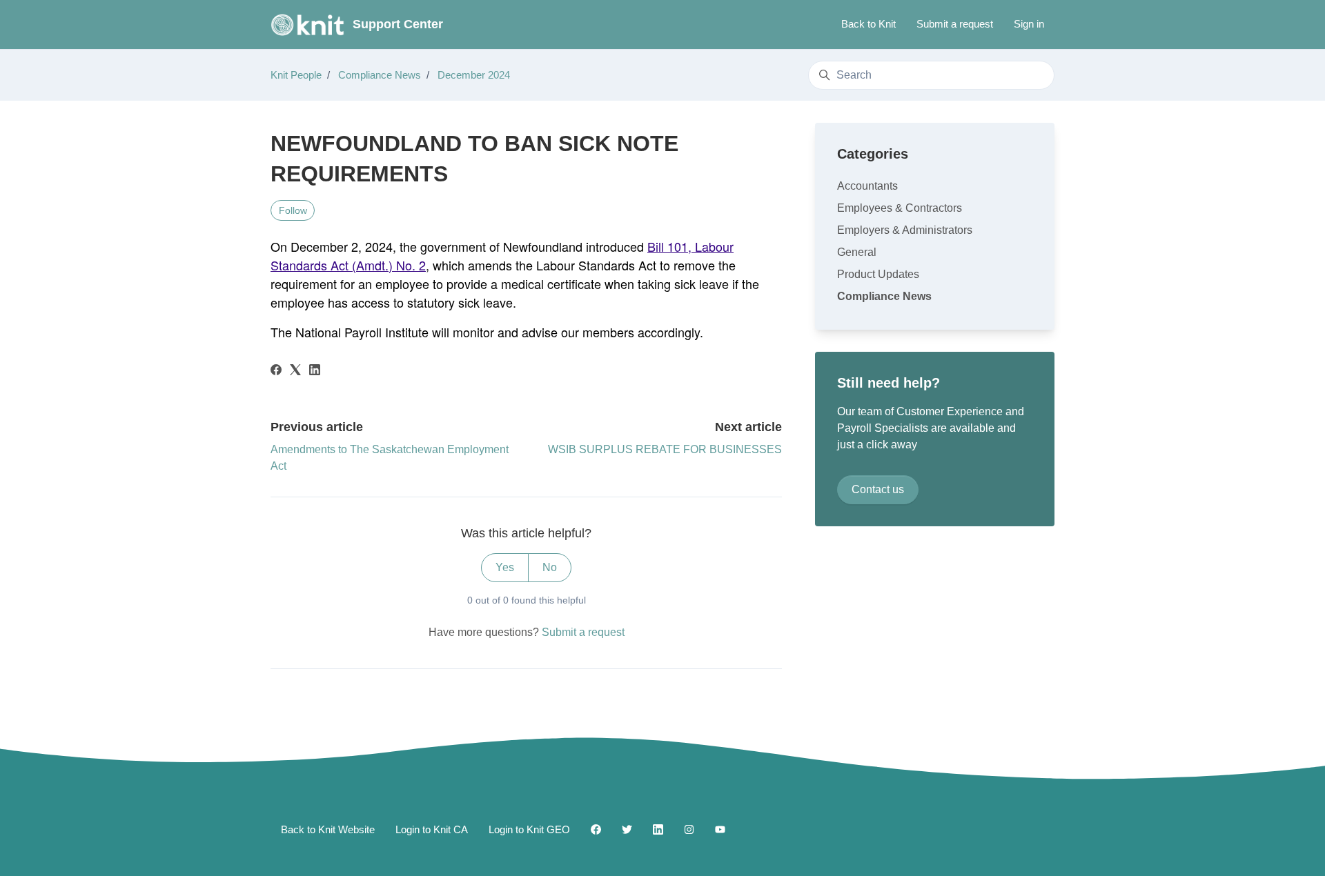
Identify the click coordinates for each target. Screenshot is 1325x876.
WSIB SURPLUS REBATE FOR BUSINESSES (665, 449)
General (856, 252)
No (549, 567)
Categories (872, 153)
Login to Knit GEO (529, 829)
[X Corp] (295, 371)
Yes (504, 567)
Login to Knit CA (431, 829)
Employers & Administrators (904, 230)
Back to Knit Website (328, 829)
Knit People (296, 75)
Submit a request (954, 24)
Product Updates (878, 274)
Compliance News (379, 75)
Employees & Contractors (899, 208)
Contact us (878, 489)
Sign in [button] (1029, 24)
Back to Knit (868, 24)
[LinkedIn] (314, 371)
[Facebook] (276, 371)
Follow (293, 210)
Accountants (867, 186)
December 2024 (474, 75)
